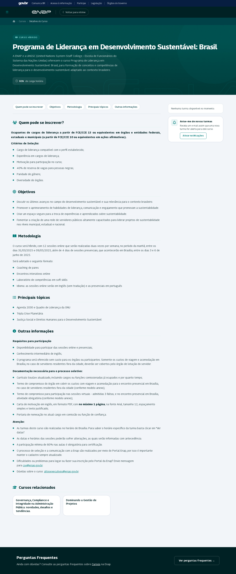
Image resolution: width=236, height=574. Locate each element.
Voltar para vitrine (75, 12)
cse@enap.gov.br (33, 465)
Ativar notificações (193, 135)
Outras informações (126, 106)
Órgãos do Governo (117, 3)
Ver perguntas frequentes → (197, 560)
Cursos (22, 21)
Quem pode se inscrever (29, 106)
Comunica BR (38, 3)
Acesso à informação (61, 3)
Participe (81, 3)
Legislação (96, 3)
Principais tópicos (98, 106)
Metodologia (74, 106)
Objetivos (55, 106)
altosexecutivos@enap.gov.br (61, 471)
